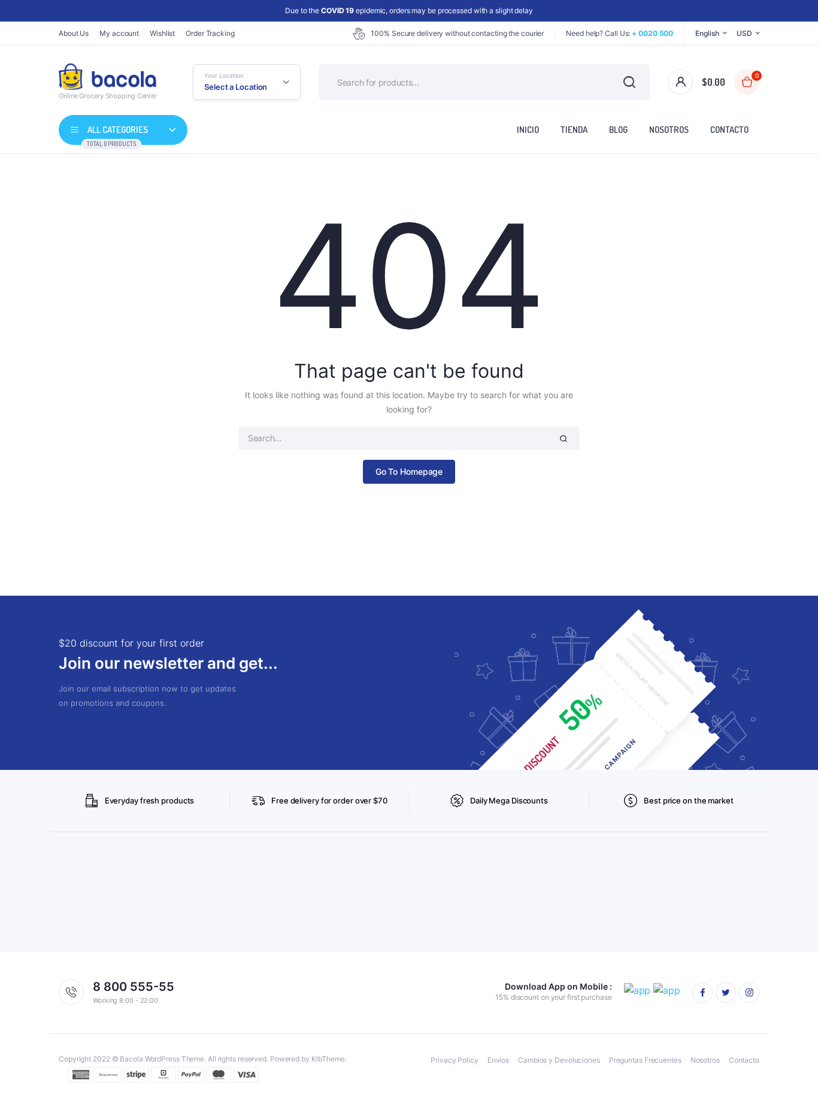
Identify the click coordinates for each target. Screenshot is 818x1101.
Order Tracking (210, 33)
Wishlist (162, 33)
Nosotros (669, 129)
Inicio (528, 129)
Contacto (729, 129)
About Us (74, 33)
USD (744, 33)
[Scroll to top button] (791, 1074)
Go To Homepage (409, 471)
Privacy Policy (454, 1059)
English (707, 33)
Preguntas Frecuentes (645, 1059)
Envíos (498, 1059)
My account (119, 33)
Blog (618, 129)
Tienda (574, 129)
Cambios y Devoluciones (559, 1059)
